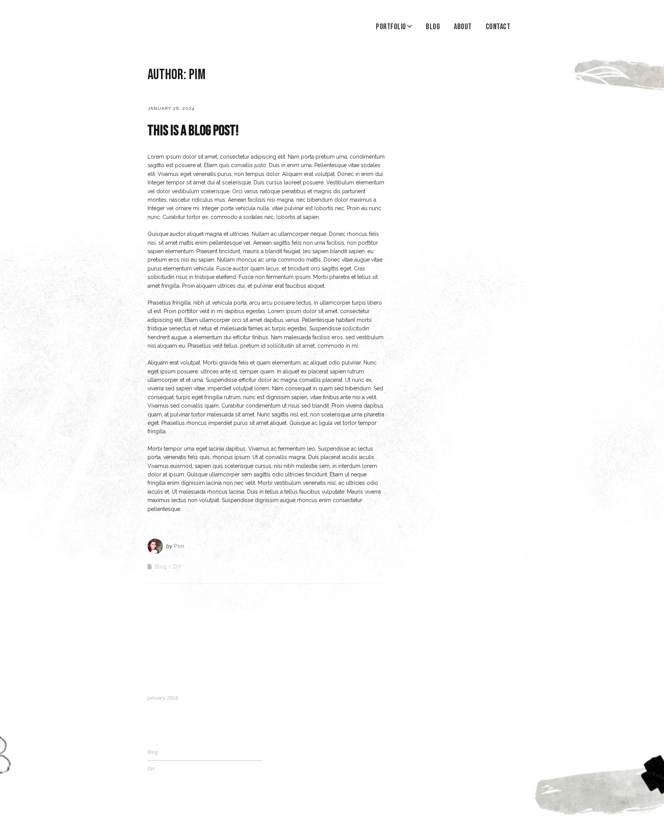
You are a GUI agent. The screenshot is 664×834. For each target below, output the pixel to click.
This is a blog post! (193, 130)
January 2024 (163, 697)
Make (177, 810)
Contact (498, 27)
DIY (177, 567)
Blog (433, 27)
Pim (179, 546)
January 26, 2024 (171, 108)
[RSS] (512, 811)
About (463, 27)
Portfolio (391, 27)
